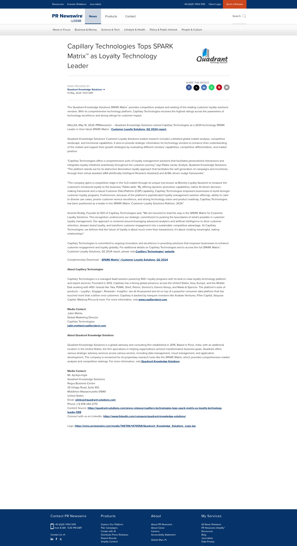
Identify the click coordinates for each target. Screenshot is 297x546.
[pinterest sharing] (219, 87)
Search (237, 16)
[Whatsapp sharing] (211, 87)
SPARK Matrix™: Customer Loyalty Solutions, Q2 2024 (135, 260)
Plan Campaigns (109, 528)
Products (111, 16)
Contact (130, 16)
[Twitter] (61, 539)
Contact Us (57, 535)
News (93, 16)
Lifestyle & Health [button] (134, 30)
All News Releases (211, 524)
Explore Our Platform (112, 524)
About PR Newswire (161, 524)
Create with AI (108, 531)
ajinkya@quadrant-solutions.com (95, 400)
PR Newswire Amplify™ (213, 528)
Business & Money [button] (86, 30)
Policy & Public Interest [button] (163, 30)
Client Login (215, 4)
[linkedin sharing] (204, 87)
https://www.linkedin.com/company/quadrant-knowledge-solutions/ (144, 416)
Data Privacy (207, 541)
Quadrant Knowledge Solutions (160, 361)
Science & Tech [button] (110, 30)
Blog (203, 535)
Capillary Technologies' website (155, 251)
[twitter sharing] (196, 88)
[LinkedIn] (52, 539)
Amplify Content (109, 541)
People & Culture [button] (192, 30)
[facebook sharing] (189, 87)
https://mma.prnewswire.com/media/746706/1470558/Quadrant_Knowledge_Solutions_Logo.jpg (135, 426)
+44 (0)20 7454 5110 (65, 524)
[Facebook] (56, 539)
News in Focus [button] (61, 30)
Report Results (109, 538)
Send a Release (234, 4)
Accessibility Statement (163, 535)
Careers (155, 531)
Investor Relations (76, 4)
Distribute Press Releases (114, 535)
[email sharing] (227, 87)
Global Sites (157, 540)
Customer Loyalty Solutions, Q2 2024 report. (139, 129)
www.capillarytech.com (153, 300)
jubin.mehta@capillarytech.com (86, 326)
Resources (58, 4)
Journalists (95, 4)
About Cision (158, 528)
